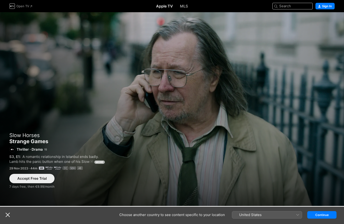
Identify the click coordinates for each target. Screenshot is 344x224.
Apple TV (164, 6)
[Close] (8, 215)
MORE (99, 162)
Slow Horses (24, 135)
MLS (184, 6)
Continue (322, 215)
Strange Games (172, 109)
